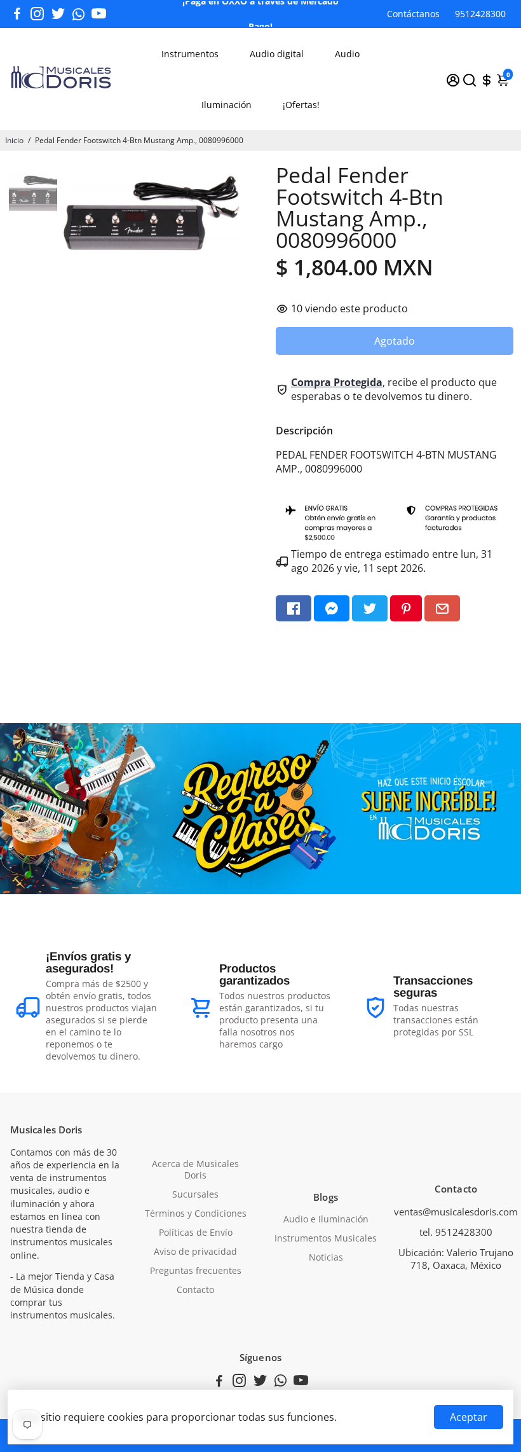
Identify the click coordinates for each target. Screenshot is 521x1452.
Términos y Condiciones (196, 1213)
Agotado (394, 341)
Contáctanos (413, 14)
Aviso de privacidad (195, 1251)
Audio (347, 54)
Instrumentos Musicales (325, 1238)
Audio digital (277, 54)
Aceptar (468, 1417)
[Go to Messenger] (331, 608)
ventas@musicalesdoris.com (456, 1211)
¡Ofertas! (301, 105)
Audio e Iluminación (326, 1219)
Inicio (14, 140)
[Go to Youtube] (99, 14)
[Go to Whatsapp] (78, 14)
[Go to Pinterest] (406, 608)
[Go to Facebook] (17, 14)
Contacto (195, 1290)
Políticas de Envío (196, 1232)
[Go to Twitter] (58, 14)
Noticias (326, 1257)
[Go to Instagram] (37, 14)
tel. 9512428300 (455, 1232)
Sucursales (195, 1194)
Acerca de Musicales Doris (195, 1169)
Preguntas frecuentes (195, 1270)
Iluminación (226, 105)
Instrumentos (190, 54)
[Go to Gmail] (442, 608)
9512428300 (480, 14)
